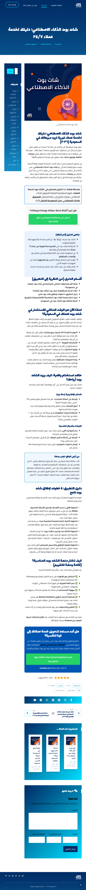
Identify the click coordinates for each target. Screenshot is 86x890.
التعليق (74, 810)
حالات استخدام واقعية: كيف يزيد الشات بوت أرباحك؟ (55, 290)
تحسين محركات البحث (13, 120)
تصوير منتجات (13, 147)
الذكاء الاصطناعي (59, 690)
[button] (71, 700)
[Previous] (33, 729)
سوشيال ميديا (13, 154)
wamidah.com (45, 667)
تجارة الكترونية (72, 765)
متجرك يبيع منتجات (51, 332)
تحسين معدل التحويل (13, 131)
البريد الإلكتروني (54, 834)
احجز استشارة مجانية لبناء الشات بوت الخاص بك (53, 659)
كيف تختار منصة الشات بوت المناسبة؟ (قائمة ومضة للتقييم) (51, 297)
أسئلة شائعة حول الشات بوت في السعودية (59, 301)
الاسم (75, 834)
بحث (10, 71)
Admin (68, 685)
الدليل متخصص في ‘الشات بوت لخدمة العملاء (54, 191)
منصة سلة (68, 766)
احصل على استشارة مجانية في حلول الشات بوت (53, 219)
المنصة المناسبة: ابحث (49, 521)
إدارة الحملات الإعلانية (13, 94)
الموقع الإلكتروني (38, 834)
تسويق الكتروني (71, 690)
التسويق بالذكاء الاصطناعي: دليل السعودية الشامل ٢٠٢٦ (56, 198)
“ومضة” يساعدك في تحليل (52, 645)
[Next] (29, 729)
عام (14, 160)
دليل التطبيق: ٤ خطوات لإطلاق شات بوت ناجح (58, 294)
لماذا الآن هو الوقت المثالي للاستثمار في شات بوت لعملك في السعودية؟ (52, 285)
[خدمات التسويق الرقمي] (78, 5)
